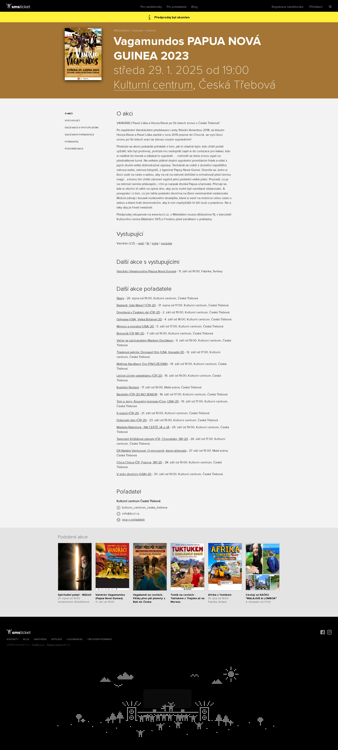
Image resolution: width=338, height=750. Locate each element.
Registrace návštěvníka (287, 7)
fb (148, 243)
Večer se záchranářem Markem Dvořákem (145, 340)
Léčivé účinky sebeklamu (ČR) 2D (139, 376)
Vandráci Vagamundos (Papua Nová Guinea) (146, 271)
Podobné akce (74, 148)
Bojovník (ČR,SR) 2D (130, 333)
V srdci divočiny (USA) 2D (134, 474)
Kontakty (12, 639)
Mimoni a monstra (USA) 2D (135, 326)
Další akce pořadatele (79, 134)
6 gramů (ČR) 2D (128, 413)
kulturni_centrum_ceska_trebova (144, 508)
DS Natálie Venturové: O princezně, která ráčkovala (151, 451)
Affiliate (56, 639)
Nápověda (40, 639)
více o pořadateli (133, 520)
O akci (69, 113)
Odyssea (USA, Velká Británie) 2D (139, 319)
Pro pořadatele (177, 7)
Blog (194, 7)
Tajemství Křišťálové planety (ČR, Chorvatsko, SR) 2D (152, 439)
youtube (166, 243)
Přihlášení (316, 7)
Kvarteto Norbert (128, 387)
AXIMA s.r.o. (38, 644)
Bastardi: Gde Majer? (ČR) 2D (136, 305)
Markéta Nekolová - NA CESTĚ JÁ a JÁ (143, 427)
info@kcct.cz (130, 514)
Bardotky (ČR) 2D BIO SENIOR (137, 394)
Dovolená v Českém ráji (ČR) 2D (138, 312)
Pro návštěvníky (151, 7)
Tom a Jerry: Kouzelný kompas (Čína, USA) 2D (148, 401)
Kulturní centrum (153, 85)
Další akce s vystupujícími (81, 127)
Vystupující (72, 120)
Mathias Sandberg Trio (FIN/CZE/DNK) (142, 364)
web (141, 243)
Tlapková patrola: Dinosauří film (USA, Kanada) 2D (150, 352)
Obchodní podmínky (99, 639)
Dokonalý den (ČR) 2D (132, 420)
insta (155, 243)
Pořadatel (72, 141)
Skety (120, 298)
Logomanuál (75, 639)
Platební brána (54, 644)
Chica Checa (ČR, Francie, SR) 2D (139, 462)
